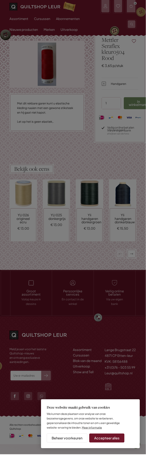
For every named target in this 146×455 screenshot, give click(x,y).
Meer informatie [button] (92, 427)
